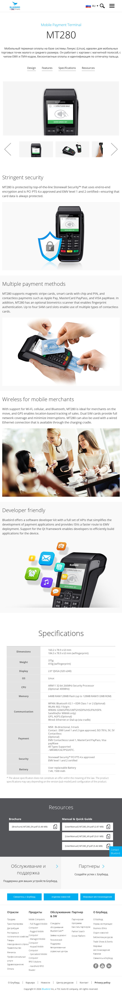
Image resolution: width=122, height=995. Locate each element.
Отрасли (12, 912)
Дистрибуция (13, 928)
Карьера (97, 953)
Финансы (11, 952)
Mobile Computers (37, 919)
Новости (45, 982)
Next (114, 149)
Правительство (14, 947)
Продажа (11, 919)
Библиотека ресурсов (103, 937)
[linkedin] (108, 965)
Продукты (35, 912)
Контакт (84, 982)
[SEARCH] (102, 5)
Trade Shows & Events (103, 941)
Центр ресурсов (64, 982)
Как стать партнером (81, 926)
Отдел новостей (100, 932)
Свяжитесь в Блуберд (103, 958)
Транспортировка (15, 923)
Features (47, 68)
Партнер (77, 912)
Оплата (10, 968)
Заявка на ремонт (58, 935)
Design (31, 68)
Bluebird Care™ (56, 930)
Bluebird (46, 989)
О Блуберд (100, 912)
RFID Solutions (35, 961)
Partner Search (78, 931)
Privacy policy (102, 982)
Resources (88, 68)
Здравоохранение (15, 964)
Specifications (67, 68)
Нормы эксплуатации (102, 923)
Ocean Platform (78, 935)
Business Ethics (100, 928)
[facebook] (95, 965)
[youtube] (102, 965)
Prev (7, 149)
